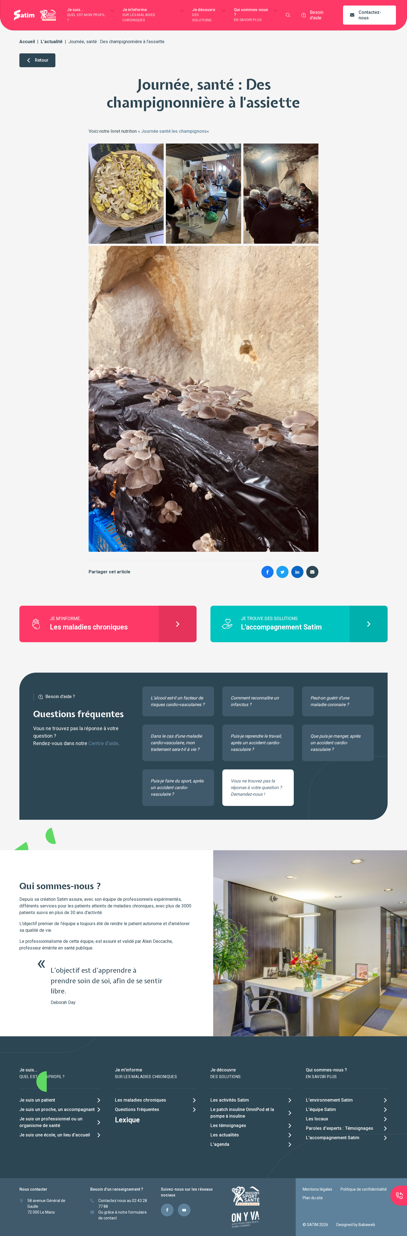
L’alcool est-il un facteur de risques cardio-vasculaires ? (178, 701)
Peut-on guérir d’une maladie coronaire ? (329, 701)
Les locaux (317, 1118)
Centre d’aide (103, 743)
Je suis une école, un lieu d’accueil (54, 1135)
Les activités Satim (229, 1100)
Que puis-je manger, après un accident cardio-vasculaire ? (335, 742)
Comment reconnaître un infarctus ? (255, 701)
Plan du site (313, 1198)
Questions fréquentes (137, 1109)
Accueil (27, 41)
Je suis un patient (37, 1100)
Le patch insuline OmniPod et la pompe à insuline (242, 1113)
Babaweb (367, 1224)
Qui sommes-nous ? (251, 14)
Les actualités (224, 1135)
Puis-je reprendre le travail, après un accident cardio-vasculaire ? (256, 742)
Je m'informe (138, 14)
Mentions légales (317, 1189)
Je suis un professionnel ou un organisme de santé (51, 1122)
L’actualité (52, 41)
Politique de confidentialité (364, 1189)
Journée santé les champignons (174, 131)
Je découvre (203, 14)
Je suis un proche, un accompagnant (57, 1109)
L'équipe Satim (321, 1109)
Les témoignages (228, 1125)
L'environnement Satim (329, 1100)
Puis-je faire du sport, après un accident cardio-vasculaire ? (177, 787)
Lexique (127, 1120)
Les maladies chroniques (140, 1100)
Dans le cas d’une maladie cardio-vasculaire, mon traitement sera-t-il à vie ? (176, 742)
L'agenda (219, 1144)
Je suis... (86, 14)
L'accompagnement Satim (332, 1137)
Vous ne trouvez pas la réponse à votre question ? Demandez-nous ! (256, 787)
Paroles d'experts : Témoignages (339, 1128)
